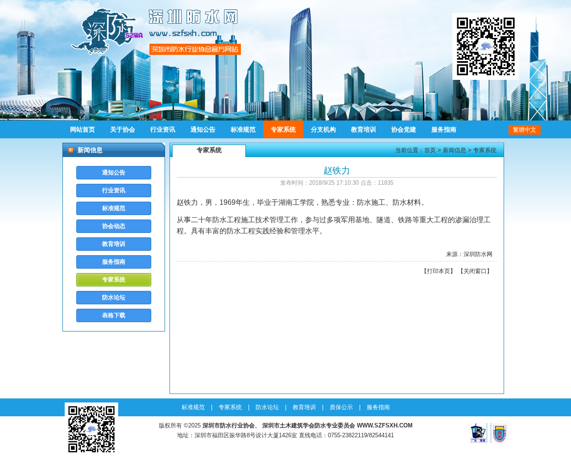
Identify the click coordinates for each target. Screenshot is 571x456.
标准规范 (243, 129)
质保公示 (341, 407)
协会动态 (113, 226)
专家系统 (283, 129)
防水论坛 (113, 297)
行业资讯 (162, 129)
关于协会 (122, 129)
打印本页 (438, 271)
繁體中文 (524, 129)
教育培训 (363, 129)
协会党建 (403, 129)
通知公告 (202, 129)
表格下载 (113, 315)
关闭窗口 (475, 271)
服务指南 (443, 129)
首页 (430, 150)
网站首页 (82, 129)
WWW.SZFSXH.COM (385, 425)
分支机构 (323, 129)
